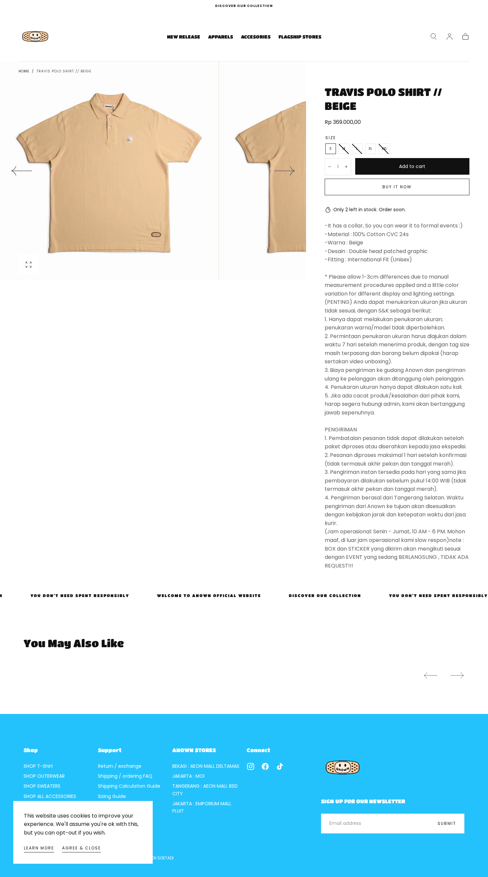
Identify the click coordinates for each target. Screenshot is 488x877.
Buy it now (397, 187)
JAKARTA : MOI (188, 776)
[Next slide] (284, 170)
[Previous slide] (21, 170)
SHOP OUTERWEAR (44, 776)
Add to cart (412, 166)
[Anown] (342, 767)
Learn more (39, 848)
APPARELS (220, 36)
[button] (434, 37)
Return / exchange (119, 766)
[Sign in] (449, 37)
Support (110, 750)
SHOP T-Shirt (38, 766)
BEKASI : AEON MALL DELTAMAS (205, 766)
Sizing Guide (112, 796)
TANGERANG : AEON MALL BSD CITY (205, 790)
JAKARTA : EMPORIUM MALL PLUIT (201, 807)
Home (24, 71)
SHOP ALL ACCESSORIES (50, 796)
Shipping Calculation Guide (129, 786)
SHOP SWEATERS (42, 786)
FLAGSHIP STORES (300, 36)
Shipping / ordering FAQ (125, 776)
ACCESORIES (256, 36)
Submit (447, 823)
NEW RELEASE (183, 36)
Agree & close (81, 848)
